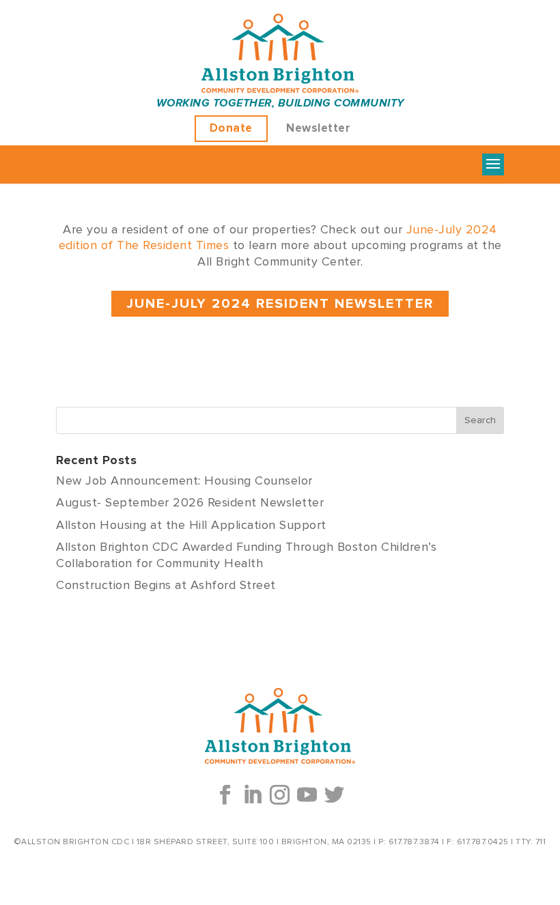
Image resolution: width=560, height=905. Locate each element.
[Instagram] (280, 795)
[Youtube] (307, 795)
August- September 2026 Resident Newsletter (190, 503)
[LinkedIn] (253, 795)
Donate (231, 128)
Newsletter (318, 128)
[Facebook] (225, 795)
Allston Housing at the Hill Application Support (191, 525)
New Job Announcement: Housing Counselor (184, 481)
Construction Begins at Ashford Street (166, 585)
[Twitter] (335, 795)
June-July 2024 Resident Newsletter (280, 304)
